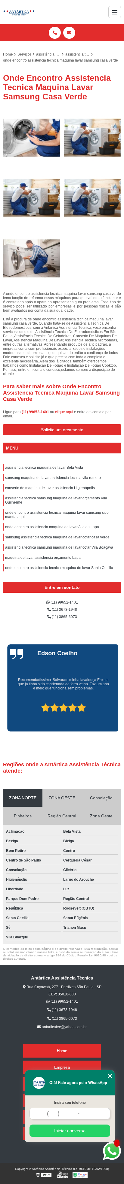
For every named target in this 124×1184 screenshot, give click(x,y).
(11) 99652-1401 (36, 412)
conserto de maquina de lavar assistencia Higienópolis (50, 488)
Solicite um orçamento (62, 429)
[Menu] (114, 12)
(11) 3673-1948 (64, 609)
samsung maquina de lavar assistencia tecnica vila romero (53, 478)
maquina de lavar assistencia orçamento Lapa (43, 558)
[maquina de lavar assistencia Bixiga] (31, 258)
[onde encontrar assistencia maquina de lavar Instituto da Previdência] (92, 198)
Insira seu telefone (70, 1103)
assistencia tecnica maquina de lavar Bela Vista (44, 467)
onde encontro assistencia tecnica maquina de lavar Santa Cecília (59, 568)
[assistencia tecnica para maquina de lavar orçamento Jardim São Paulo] (31, 137)
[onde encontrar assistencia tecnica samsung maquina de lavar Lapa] (31, 198)
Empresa (62, 1067)
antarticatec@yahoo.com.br (64, 1027)
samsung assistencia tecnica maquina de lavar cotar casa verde (57, 537)
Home (62, 1051)
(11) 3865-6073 (64, 617)
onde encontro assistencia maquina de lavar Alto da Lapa (52, 527)
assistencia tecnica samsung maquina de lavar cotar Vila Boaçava (59, 547)
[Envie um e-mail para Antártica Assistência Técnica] (69, 33)
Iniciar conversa (69, 1130)
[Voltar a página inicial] (19, 12)
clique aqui (64, 412)
